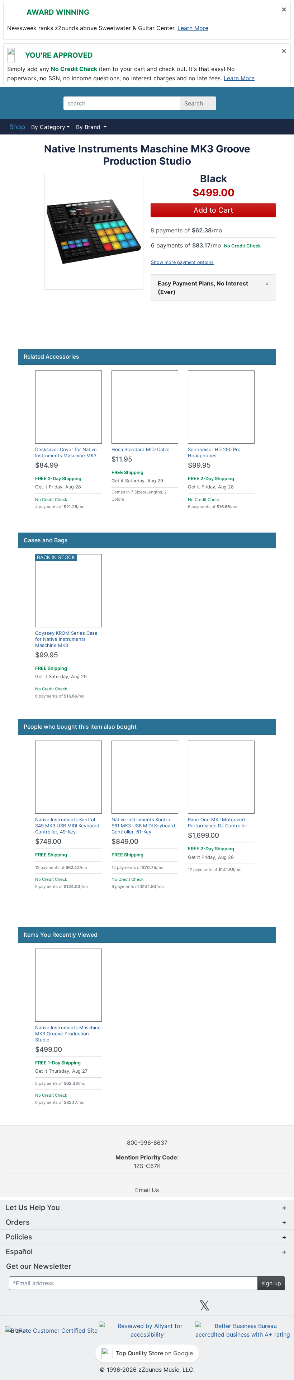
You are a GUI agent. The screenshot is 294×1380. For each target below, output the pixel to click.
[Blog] (32, 1308)
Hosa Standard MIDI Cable (141, 449)
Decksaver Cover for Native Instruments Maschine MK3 (66, 452)
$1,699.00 (203, 835)
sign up (271, 1283)
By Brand (89, 127)
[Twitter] (204, 1308)
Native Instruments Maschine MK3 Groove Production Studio (68, 1034)
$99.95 (199, 465)
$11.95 (122, 459)
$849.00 (125, 841)
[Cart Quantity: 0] (238, 103)
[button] (94, 231)
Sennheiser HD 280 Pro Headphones (214, 452)
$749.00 (48, 841)
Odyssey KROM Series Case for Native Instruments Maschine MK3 (66, 639)
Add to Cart (213, 210)
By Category (48, 127)
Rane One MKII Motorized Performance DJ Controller (217, 822)
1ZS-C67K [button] (147, 1161)
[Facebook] (89, 1308)
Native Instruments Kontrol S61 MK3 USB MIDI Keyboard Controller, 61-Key (143, 826)
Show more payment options (182, 262)
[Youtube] (262, 1308)
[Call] (277, 103)
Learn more (192, 28)
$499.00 (48, 1049)
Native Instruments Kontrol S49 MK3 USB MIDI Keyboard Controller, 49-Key (67, 826)
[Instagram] (147, 1308)
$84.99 (46, 465)
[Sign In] (258, 103)
